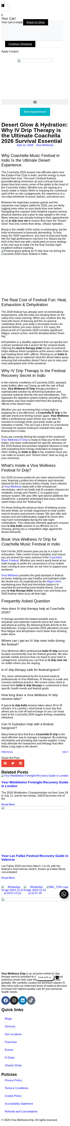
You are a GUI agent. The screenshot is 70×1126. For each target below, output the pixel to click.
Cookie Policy (13, 1095)
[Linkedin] (22, 1000)
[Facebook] (5, 1000)
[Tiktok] (31, 1000)
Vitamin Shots (13, 1065)
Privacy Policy (13, 1080)
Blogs (8, 1018)
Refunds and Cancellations (21, 1111)
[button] (35, 102)
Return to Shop (36, 22)
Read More (8, 804)
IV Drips (9, 1057)
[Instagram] (14, 1000)
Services (10, 1026)
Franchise (11, 1042)
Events (9, 1049)
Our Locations (13, 1034)
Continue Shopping (20, 44)
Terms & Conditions (16, 1088)
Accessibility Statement (19, 1103)
